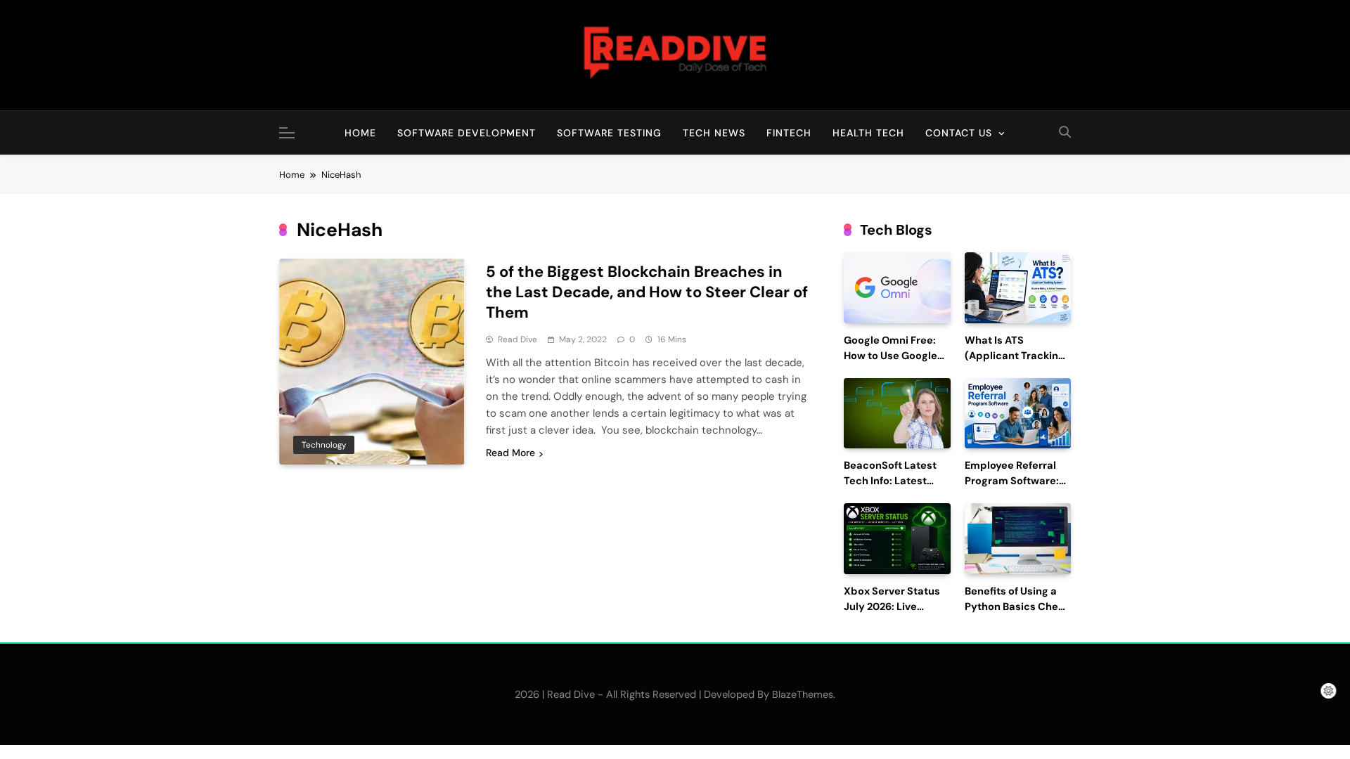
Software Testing (609, 132)
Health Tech (868, 132)
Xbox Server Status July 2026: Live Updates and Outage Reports (896, 614)
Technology (324, 444)
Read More (510, 452)
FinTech (788, 132)
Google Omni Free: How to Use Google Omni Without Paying (897, 356)
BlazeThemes (802, 694)
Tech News (714, 132)
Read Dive (517, 339)
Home (360, 132)
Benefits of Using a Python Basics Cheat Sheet (1017, 607)
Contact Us (958, 132)
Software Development (466, 132)
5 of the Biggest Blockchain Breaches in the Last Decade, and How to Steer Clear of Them (647, 292)
